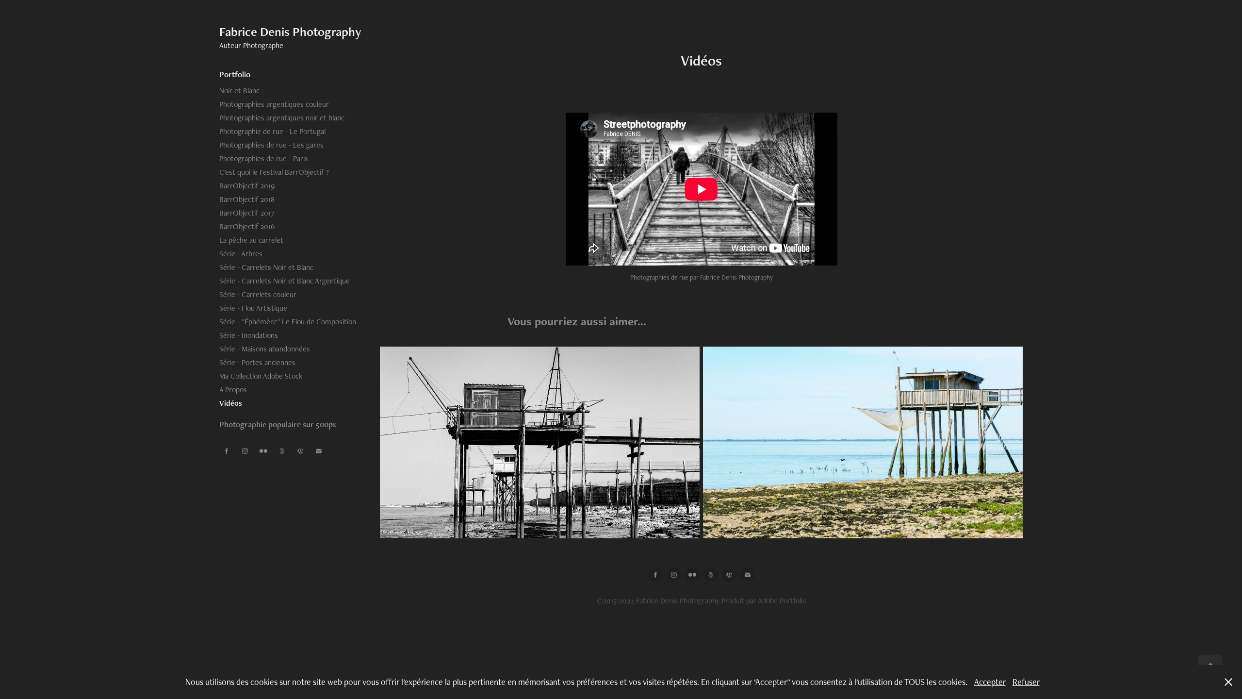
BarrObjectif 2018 (247, 199)
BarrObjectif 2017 (247, 213)
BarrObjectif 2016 (247, 226)
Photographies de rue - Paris (263, 158)
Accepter (990, 681)
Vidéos (230, 403)
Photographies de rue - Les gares (271, 145)
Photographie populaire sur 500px (277, 424)
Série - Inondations (248, 335)
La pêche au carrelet (251, 240)
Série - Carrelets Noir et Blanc (266, 267)
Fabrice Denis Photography (290, 31)
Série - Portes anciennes (257, 362)
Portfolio (234, 74)
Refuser (1026, 681)
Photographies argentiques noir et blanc (281, 118)
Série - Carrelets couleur (257, 294)
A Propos (233, 389)
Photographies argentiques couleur (274, 104)
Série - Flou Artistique (253, 308)
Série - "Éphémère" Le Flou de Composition (287, 321)
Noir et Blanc (239, 90)
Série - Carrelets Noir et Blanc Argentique (284, 281)
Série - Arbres (240, 254)
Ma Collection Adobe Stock (260, 376)
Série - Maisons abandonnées (264, 349)
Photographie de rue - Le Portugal (272, 131)
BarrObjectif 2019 (247, 186)
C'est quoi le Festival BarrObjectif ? (274, 172)
